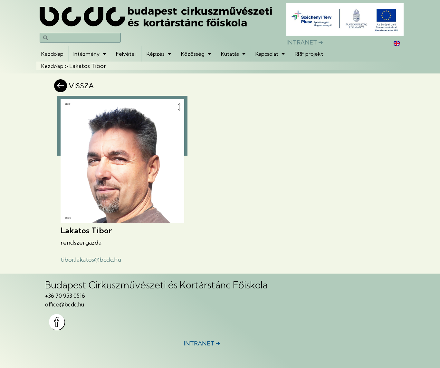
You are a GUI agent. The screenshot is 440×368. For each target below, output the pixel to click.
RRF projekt (309, 54)
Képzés (156, 54)
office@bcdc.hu (64, 304)
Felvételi (126, 54)
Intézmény (86, 54)
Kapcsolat (266, 54)
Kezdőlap (52, 54)
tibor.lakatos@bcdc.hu (91, 259)
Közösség (193, 54)
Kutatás (230, 54)
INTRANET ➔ (304, 42)
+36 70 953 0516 (65, 295)
